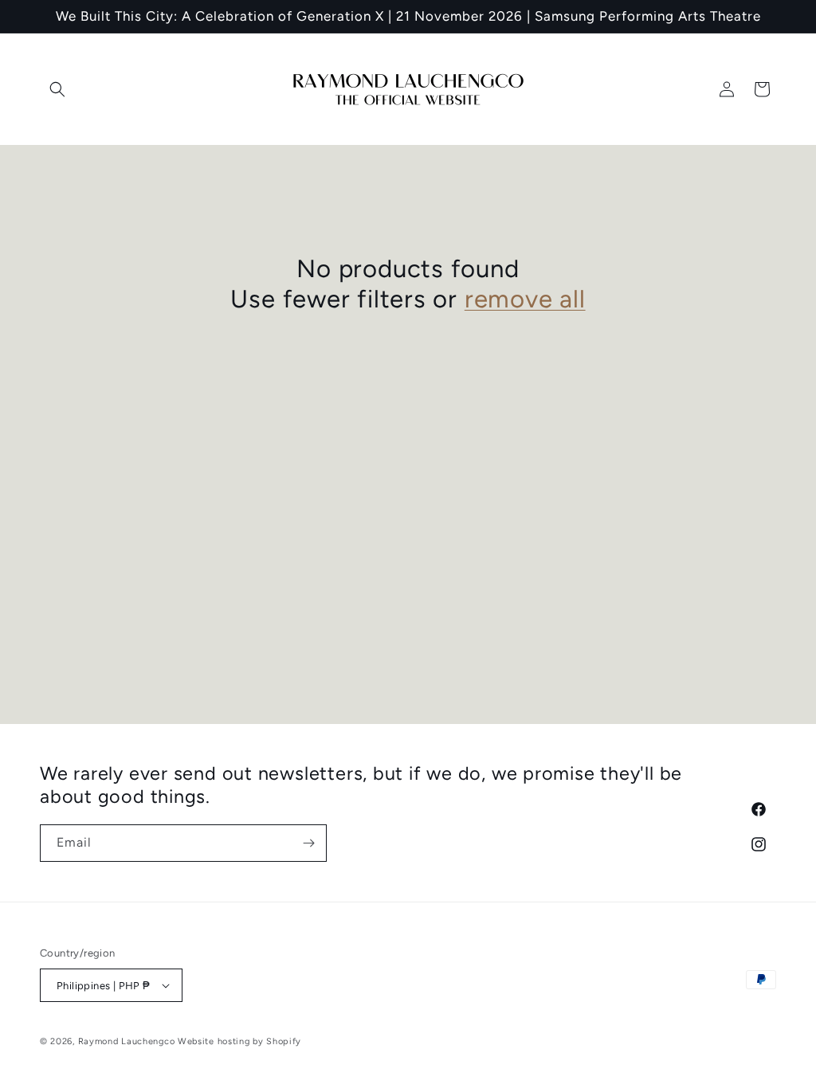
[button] (57, 89)
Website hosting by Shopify (239, 1041)
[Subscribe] (308, 843)
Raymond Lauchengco (126, 1041)
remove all (525, 299)
